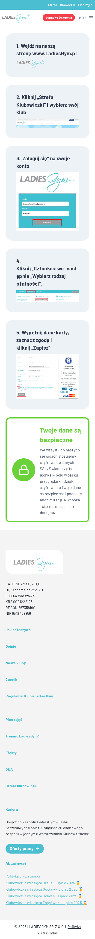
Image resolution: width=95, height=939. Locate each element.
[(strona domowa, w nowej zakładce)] (30, 64)
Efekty (11, 752)
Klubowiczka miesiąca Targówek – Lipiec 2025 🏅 (46, 902)
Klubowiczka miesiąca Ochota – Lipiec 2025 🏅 (44, 896)
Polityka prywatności (23, 876)
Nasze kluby (16, 663)
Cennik (12, 679)
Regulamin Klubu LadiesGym (29, 696)
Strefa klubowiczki (61, 5)
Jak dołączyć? (18, 629)
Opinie (11, 646)
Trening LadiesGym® (22, 736)
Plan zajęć (85, 5)
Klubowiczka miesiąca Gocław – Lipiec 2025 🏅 (44, 889)
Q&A (9, 769)
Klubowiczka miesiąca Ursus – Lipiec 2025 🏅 (43, 882)
